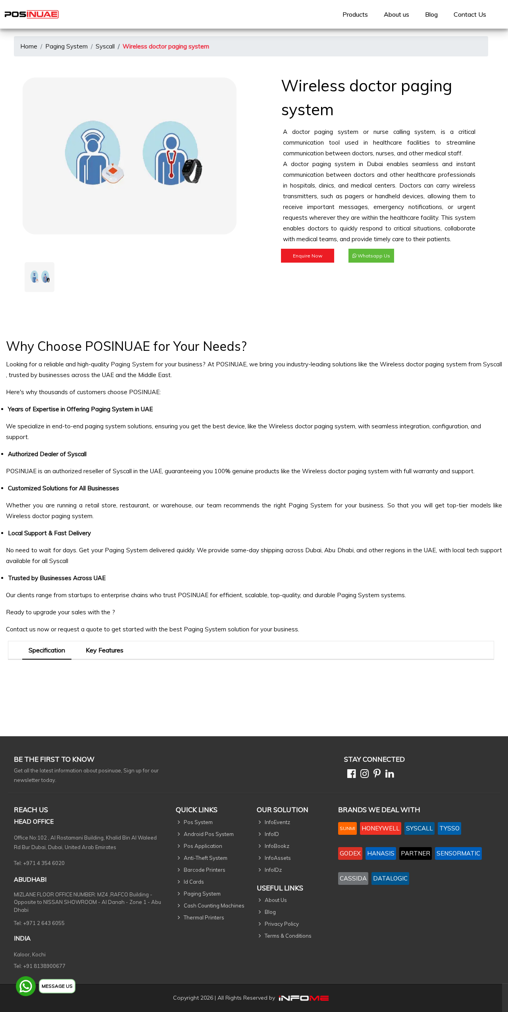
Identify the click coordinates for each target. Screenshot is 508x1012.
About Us (276, 900)
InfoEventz (277, 822)
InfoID (272, 834)
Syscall (105, 46)
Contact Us (470, 14)
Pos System (198, 822)
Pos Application (203, 846)
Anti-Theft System (205, 858)
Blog (431, 14)
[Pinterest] (375, 775)
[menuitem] (355, 14)
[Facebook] (350, 775)
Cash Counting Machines (214, 905)
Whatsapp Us (373, 256)
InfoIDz (273, 870)
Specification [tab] (47, 650)
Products (355, 14)
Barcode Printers (204, 870)
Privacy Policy (282, 924)
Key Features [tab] (104, 650)
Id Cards (194, 881)
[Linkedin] (388, 775)
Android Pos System (209, 834)
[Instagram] (363, 775)
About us (396, 14)
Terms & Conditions (288, 936)
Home (28, 46)
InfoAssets (278, 858)
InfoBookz (277, 846)
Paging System (66, 46)
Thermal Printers (204, 917)
